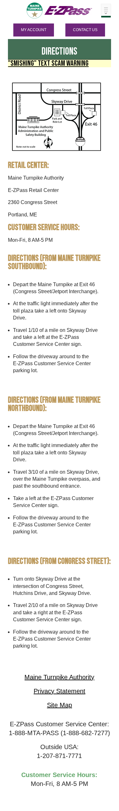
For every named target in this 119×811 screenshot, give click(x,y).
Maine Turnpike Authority (59, 677)
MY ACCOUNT (33, 30)
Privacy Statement (59, 691)
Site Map (59, 705)
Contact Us (85, 30)
